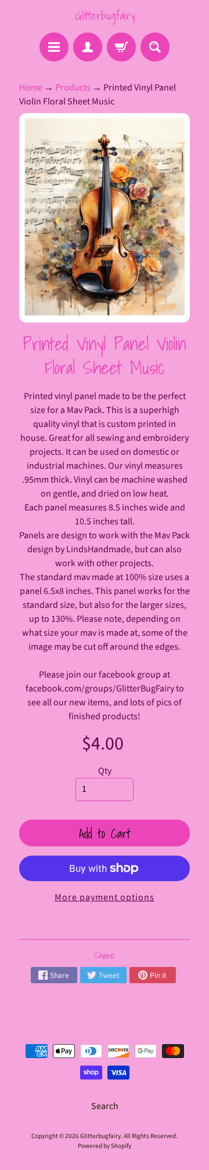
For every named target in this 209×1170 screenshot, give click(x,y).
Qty (104, 771)
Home (30, 87)
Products (73, 87)
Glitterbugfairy (105, 15)
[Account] (87, 46)
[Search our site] (155, 46)
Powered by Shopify (104, 1146)
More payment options (104, 897)
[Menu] (54, 46)
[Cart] (121, 46)
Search (104, 1106)
